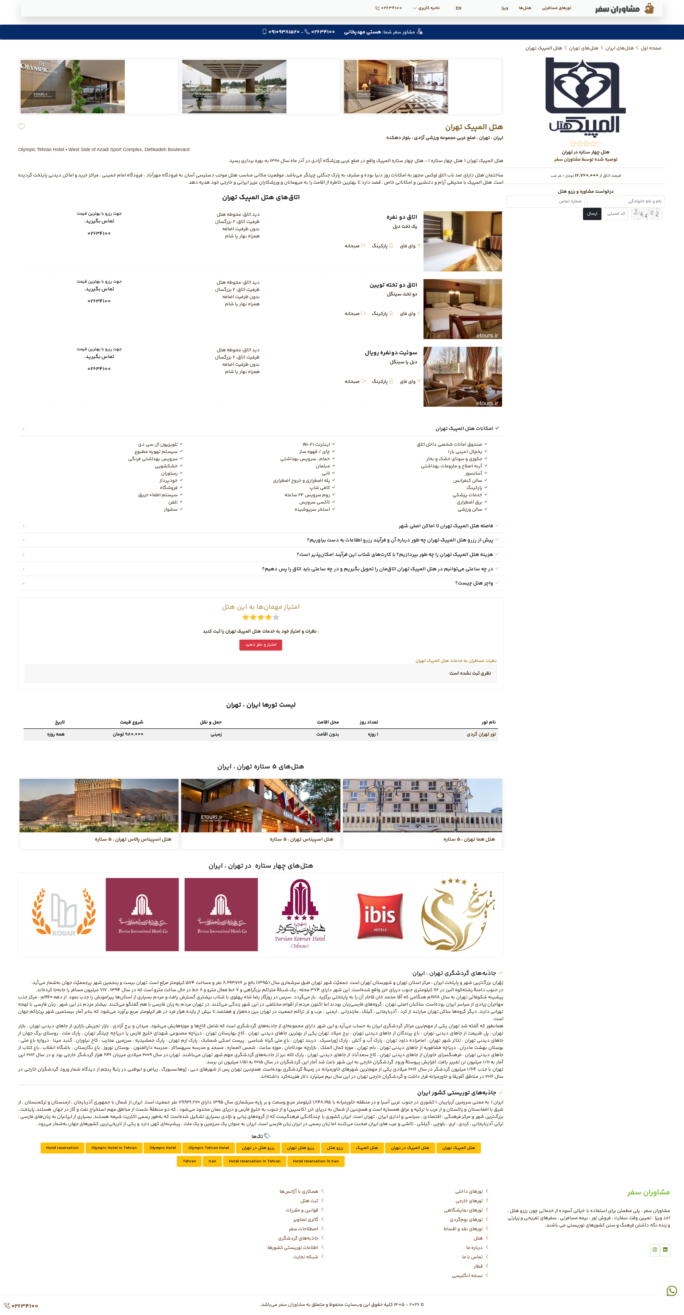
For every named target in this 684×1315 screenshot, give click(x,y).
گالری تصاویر (306, 1220)
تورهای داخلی (469, 1191)
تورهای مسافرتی (556, 8)
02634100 (391, 8)
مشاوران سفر (291, 1305)
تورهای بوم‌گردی (467, 1220)
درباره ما (475, 1248)
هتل (479, 1238)
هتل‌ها (525, 8)
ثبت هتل (309, 1201)
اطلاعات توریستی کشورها (293, 1248)
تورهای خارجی (470, 1201)
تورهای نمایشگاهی (464, 1210)
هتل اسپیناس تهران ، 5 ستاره (301, 840)
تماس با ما (473, 1257)
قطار (479, 1266)
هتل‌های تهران (583, 48)
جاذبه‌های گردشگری (298, 1238)
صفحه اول (651, 48)
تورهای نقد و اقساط (464, 1229)
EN (458, 8)
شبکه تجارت (306, 1257)
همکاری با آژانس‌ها (299, 1191)
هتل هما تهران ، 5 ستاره (469, 840)
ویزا (505, 8)
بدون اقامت (327, 734)
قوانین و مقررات (302, 1210)
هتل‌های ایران (619, 48)
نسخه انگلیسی (468, 1276)
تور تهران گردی (481, 734)
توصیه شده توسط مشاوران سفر (585, 159)
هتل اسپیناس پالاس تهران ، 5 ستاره (133, 840)
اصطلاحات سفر (304, 1229)
